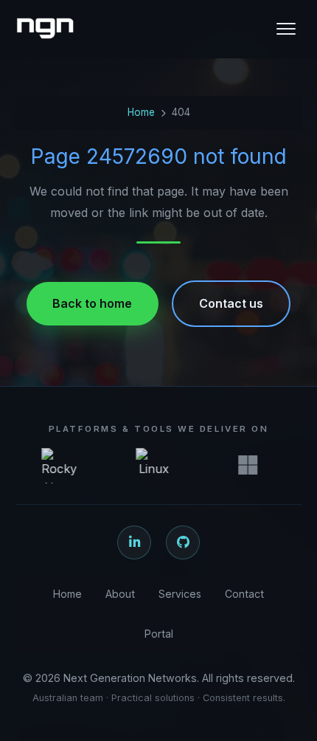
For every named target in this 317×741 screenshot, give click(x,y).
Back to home (92, 303)
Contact (244, 593)
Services (179, 593)
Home (141, 112)
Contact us (231, 303)
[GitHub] (183, 542)
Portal (158, 633)
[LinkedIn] (134, 542)
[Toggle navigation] (286, 29)
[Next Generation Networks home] (45, 29)
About (120, 593)
